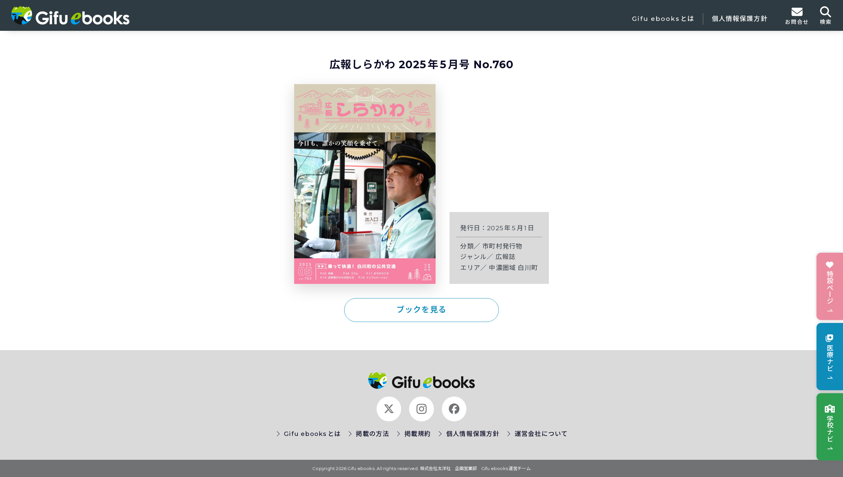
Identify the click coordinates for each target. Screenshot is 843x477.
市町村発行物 (502, 246)
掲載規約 (417, 434)
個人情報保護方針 (740, 19)
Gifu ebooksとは (663, 19)
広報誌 (506, 257)
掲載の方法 (372, 434)
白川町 (528, 268)
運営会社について (541, 434)
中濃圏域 (503, 268)
